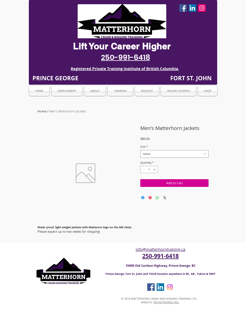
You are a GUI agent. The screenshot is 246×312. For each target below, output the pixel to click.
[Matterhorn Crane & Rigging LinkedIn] (192, 8)
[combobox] (174, 154)
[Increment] (155, 169)
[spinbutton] (149, 169)
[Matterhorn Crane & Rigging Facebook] (183, 8)
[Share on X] (164, 197)
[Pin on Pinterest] (150, 197)
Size (144, 146)
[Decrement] (143, 169)
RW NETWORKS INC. (167, 302)
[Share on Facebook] (142, 197)
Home (41, 111)
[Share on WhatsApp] (157, 197)
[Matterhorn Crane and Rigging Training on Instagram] (170, 287)
